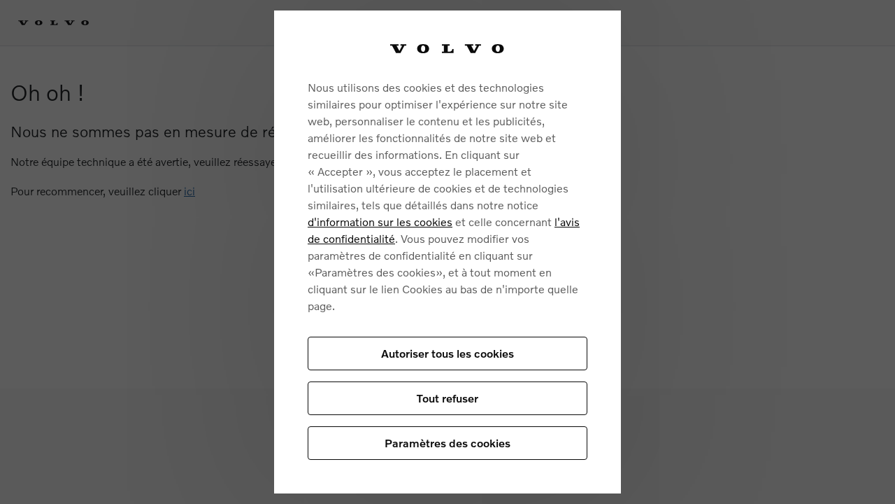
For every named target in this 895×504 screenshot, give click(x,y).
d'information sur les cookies (380, 221)
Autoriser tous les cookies (447, 353)
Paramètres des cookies (447, 442)
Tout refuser (447, 398)
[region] (447, 251)
